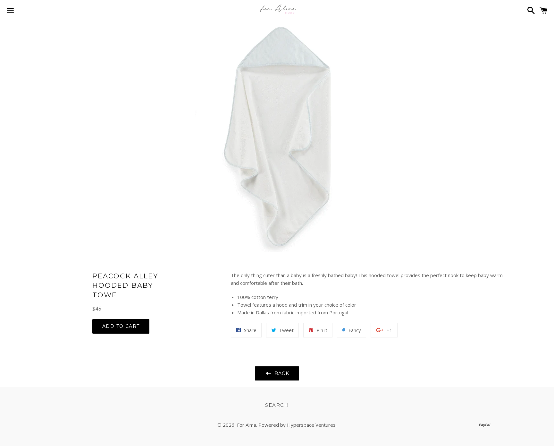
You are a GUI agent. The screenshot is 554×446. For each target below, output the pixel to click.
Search (277, 405)
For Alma (246, 425)
